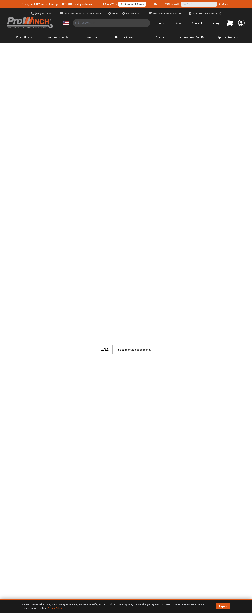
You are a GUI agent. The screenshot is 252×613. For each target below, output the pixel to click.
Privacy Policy (55, 608)
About (180, 23)
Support (163, 23)
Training (214, 23)
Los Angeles (133, 13)
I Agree (223, 606)
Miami (115, 13)
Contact (197, 23)
